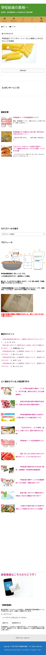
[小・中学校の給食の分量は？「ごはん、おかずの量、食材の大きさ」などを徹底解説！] (17, 388)
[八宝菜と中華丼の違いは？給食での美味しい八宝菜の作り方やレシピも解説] (17, 506)
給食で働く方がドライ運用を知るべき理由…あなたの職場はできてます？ (22, 347)
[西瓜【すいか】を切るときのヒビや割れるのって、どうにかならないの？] (17, 453)
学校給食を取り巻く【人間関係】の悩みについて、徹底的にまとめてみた (22, 353)
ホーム (5, 26)
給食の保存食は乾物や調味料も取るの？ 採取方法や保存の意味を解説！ (30, 403)
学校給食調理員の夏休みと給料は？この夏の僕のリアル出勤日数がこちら (30, 416)
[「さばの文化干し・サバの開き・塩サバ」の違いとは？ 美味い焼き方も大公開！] (17, 427)
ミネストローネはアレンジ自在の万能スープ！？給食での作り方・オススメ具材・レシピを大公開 (29, 149)
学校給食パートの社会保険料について (26, 117)
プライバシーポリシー (23, 638)
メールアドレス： (7, 614)
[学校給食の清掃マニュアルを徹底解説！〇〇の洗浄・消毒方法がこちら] (17, 480)
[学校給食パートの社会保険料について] (17, 440)
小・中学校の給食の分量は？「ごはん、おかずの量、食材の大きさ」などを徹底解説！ (30, 391)
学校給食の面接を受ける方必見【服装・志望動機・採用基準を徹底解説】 (30, 468)
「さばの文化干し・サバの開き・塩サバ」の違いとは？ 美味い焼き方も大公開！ (30, 430)
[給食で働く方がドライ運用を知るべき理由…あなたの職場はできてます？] (17, 493)
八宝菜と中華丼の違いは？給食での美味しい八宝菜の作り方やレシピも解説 (30, 507)
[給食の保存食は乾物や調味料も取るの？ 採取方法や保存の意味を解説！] (17, 401)
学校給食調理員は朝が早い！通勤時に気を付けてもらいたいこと (22, 340)
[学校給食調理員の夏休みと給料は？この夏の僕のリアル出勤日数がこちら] (17, 414)
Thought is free (35, 649)
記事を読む (23, 70)
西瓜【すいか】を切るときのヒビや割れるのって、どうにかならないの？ (30, 455)
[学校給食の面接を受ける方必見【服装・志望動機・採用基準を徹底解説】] (17, 466)
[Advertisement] (23, 192)
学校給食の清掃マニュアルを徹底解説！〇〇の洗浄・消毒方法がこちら (30, 481)
